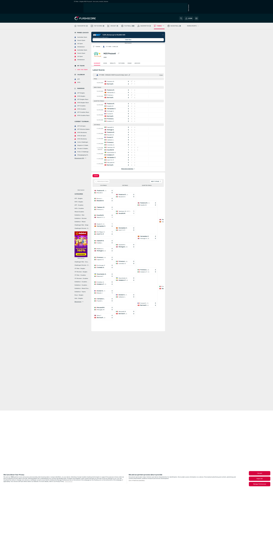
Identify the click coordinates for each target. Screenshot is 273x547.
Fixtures (121, 63)
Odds (105, 63)
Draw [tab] (96, 175)
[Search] (181, 18)
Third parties (68, 481)
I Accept (259, 473)
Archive (137, 63)
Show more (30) (79, 158)
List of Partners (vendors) (136, 480)
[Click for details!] (128, 82)
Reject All (259, 478)
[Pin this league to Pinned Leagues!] (118, 53)
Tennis (97, 46)
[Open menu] (196, 18)
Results (112, 63)
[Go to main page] (89, 18)
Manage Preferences (259, 484)
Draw (130, 63)
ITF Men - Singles (112, 46)
